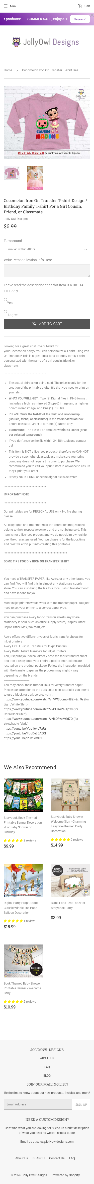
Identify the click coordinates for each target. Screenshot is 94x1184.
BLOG (47, 1075)
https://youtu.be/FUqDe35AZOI (25, 733)
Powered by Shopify (66, 1175)
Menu (14, 6)
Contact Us (57, 1158)
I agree (12, 315)
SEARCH (39, 1158)
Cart (87, 6)
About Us (21, 1158)
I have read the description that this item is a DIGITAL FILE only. (44, 288)
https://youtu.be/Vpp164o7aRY (25, 728)
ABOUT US (47, 1058)
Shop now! (80, 19)
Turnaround (13, 241)
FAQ (47, 1067)
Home (8, 70)
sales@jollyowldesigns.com (55, 1141)
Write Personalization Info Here (28, 260)
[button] (14, 840)
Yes (10, 303)
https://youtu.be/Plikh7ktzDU (23, 738)
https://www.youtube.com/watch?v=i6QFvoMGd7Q (38, 719)
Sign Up (81, 1104)
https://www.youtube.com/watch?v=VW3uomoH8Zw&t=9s (43, 699)
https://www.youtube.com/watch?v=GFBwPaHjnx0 (38, 709)
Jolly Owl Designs (34, 1175)
